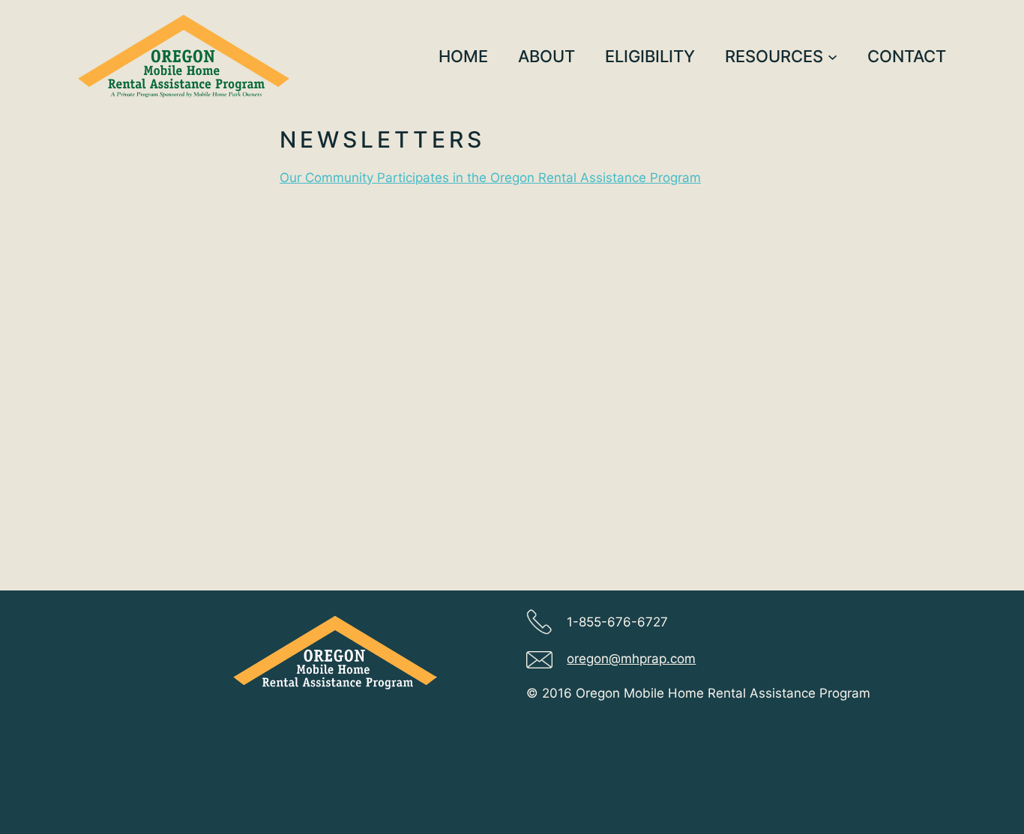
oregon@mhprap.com (631, 658)
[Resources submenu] (832, 56)
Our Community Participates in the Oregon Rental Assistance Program (490, 177)
